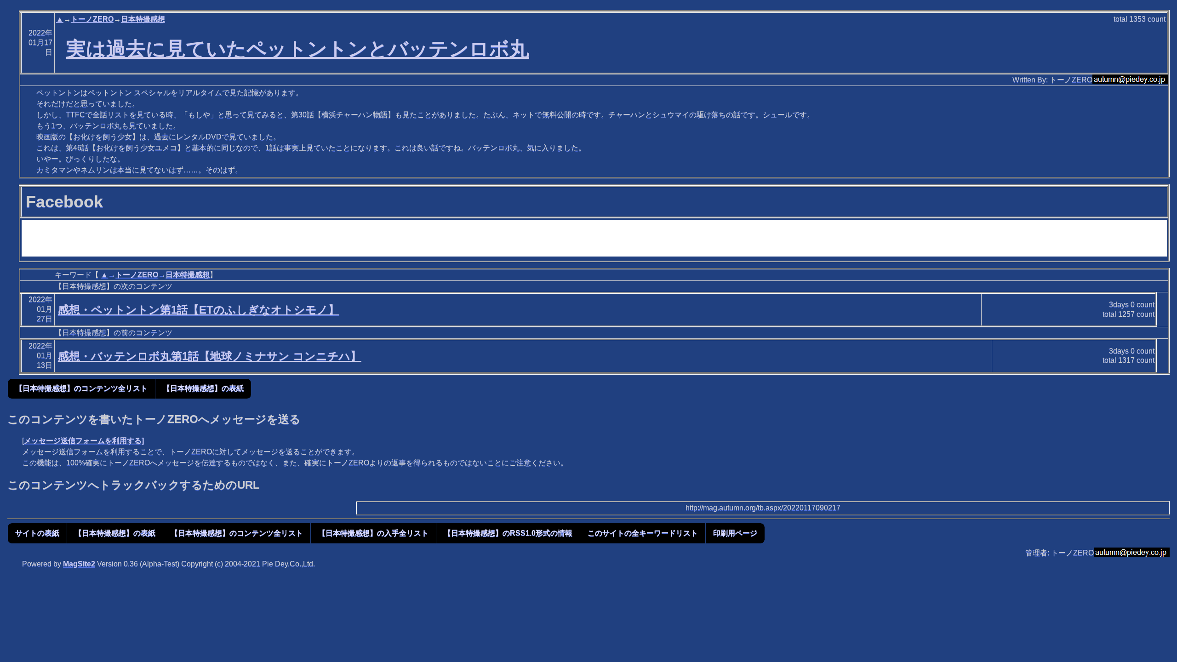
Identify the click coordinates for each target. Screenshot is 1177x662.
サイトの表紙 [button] (37, 533)
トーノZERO (92, 19)
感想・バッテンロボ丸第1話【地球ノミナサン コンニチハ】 (209, 356)
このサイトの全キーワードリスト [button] (643, 533)
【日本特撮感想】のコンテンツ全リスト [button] (81, 388)
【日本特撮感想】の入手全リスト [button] (373, 533)
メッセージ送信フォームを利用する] (84, 441)
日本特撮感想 (143, 19)
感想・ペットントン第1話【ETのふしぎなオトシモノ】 (198, 309)
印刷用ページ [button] (735, 533)
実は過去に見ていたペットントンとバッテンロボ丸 (297, 49)
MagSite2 (79, 564)
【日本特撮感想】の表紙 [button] (203, 388)
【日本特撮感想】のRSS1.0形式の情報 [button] (508, 533)
